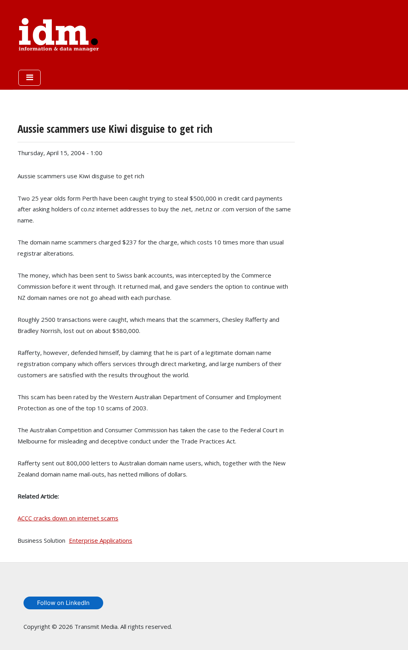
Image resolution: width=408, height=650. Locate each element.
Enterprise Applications (100, 540)
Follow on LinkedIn (63, 603)
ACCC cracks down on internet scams (68, 518)
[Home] (59, 33)
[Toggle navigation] (29, 78)
